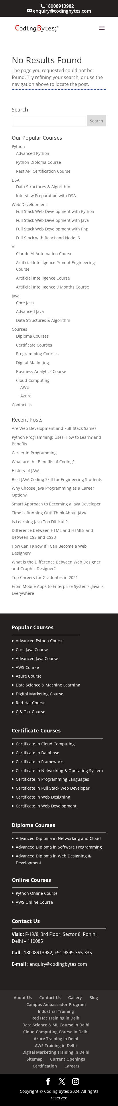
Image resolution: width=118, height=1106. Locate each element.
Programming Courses (37, 353)
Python (18, 146)
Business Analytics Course (41, 371)
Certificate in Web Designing (43, 797)
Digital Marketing (32, 362)
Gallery (75, 997)
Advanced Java (30, 311)
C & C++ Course (30, 711)
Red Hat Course (31, 702)
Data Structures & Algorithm (43, 186)
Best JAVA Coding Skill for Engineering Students (57, 479)
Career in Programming (34, 452)
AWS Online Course (34, 902)
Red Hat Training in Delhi (56, 1018)
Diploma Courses (32, 336)
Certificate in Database (37, 752)
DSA (15, 180)
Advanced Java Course (37, 658)
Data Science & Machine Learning (48, 685)
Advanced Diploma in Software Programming (59, 847)
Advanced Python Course (40, 640)
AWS (24, 387)
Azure (26, 396)
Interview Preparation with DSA (46, 195)
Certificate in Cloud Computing (45, 744)
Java (15, 296)
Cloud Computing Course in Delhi (55, 1031)
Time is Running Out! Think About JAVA (49, 513)
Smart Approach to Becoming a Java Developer (56, 504)
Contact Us (22, 404)
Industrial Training (56, 1011)
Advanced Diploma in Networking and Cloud (58, 838)
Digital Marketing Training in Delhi (55, 1052)
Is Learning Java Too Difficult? (40, 521)
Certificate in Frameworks (40, 761)
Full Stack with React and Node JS (48, 238)
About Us (23, 997)
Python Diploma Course (38, 162)
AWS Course (27, 667)
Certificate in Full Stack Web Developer (53, 788)
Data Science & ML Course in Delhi (55, 1025)
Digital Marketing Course (39, 694)
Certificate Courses (34, 345)
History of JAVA (26, 470)
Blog (93, 997)
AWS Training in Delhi (56, 1045)
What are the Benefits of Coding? (43, 461)
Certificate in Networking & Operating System (59, 770)
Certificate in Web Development (46, 806)
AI (13, 246)
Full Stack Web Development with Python (55, 211)
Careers (71, 1066)
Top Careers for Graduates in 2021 (45, 577)
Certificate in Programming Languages (52, 779)
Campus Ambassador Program (56, 1004)
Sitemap (35, 1059)
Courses (19, 329)
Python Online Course (37, 893)
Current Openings (67, 1059)
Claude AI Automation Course (44, 253)
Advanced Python (32, 153)
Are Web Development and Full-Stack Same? (54, 428)
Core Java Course (32, 649)
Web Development (29, 204)
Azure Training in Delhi (56, 1038)
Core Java (25, 302)
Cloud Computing (33, 380)
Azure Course (29, 676)
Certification (45, 1066)
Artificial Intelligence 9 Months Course (52, 287)
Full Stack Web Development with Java (52, 220)
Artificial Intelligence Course (43, 278)
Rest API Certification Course (43, 171)
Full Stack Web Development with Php (52, 229)
